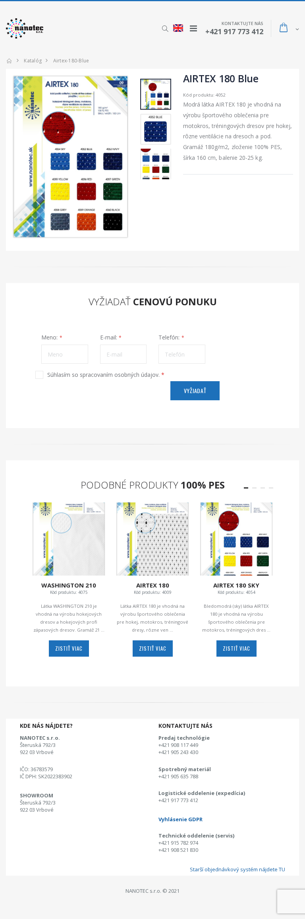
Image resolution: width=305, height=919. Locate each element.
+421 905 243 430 (178, 752)
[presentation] (22, 156)
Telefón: (169, 337)
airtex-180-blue (71, 60)
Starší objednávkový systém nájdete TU (237, 869)
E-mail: (108, 337)
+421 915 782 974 (178, 842)
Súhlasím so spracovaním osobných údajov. (105, 374)
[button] (165, 28)
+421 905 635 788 (178, 776)
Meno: (49, 337)
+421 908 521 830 (178, 849)
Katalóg (33, 60)
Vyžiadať (195, 390)
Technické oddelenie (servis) (196, 835)
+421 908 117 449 (178, 744)
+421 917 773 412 (178, 800)
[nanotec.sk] (9, 60)
